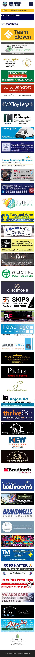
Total (18, 654)
